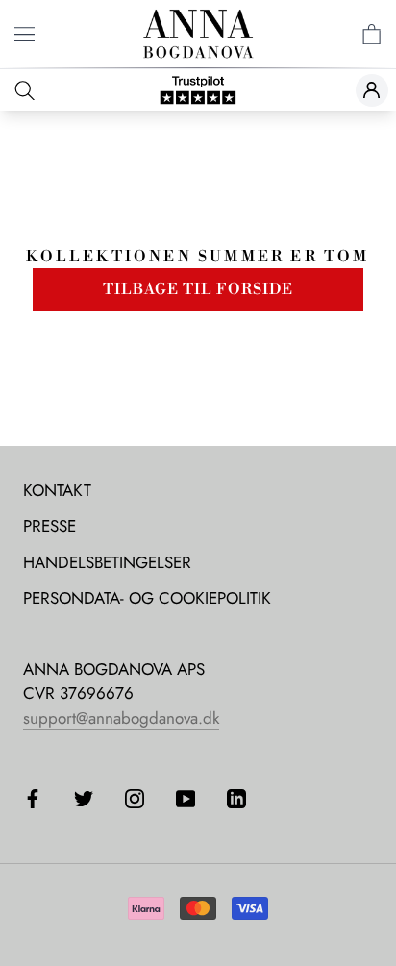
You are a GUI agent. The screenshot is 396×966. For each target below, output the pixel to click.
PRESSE (49, 525)
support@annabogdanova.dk (121, 718)
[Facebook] (32, 796)
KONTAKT (57, 490)
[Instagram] (134, 796)
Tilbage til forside (198, 289)
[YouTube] (185, 796)
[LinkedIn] (236, 796)
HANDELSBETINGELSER (107, 562)
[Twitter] (83, 796)
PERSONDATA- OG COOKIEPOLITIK (147, 597)
